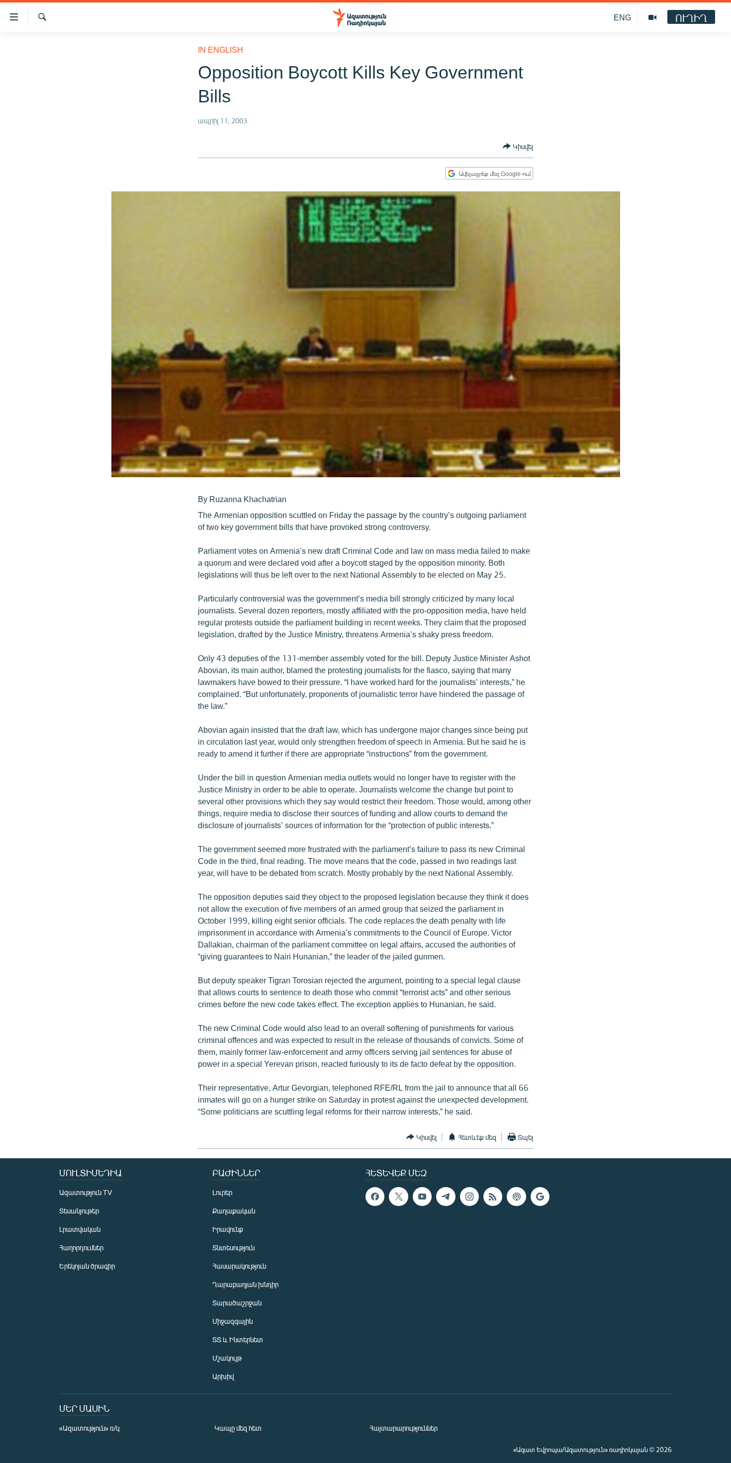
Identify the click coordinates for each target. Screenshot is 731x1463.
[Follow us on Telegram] (445, 1196)
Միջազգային (232, 1321)
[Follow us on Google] (540, 1196)
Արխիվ (223, 1376)
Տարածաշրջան (237, 1302)
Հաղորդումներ (81, 1247)
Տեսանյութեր (79, 1210)
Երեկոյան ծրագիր (87, 1266)
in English (220, 49)
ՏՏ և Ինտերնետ (237, 1339)
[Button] (518, 146)
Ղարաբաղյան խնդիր (245, 1284)
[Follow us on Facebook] (375, 1196)
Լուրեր (222, 1192)
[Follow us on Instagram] (469, 1196)
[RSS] (492, 1196)
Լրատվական (79, 1229)
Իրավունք (227, 1229)
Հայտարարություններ (403, 1428)
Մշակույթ (227, 1358)
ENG (622, 17)
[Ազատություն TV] (652, 17)
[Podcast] (516, 1196)
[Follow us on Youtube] (422, 1196)
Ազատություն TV (85, 1192)
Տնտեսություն (233, 1247)
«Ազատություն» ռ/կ (89, 1428)
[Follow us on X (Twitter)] (398, 1196)
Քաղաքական (233, 1210)
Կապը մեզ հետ (238, 1428)
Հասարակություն (239, 1266)
